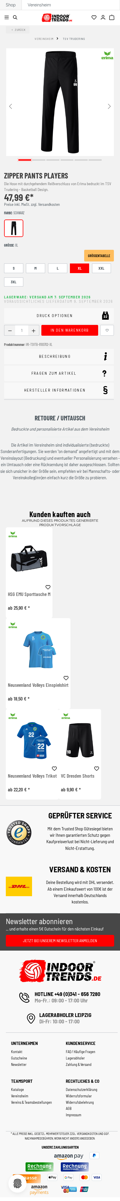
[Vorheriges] (10, 105)
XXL (101, 268)
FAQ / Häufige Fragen (80, 1052)
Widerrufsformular (79, 1096)
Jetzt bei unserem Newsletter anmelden (60, 940)
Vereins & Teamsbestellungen (31, 1102)
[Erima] (107, 55)
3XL (13, 282)
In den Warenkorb (70, 330)
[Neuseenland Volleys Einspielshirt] (38, 649)
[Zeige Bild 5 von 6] (81, 160)
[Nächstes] (109, 105)
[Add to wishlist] (48, 586)
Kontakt (16, 1052)
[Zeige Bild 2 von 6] (38, 160)
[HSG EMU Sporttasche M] (29, 559)
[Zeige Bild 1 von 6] (24, 160)
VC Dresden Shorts (77, 776)
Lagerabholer (75, 1058)
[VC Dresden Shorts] (80, 740)
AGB (69, 1108)
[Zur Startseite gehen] (57, 16)
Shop (11, 5)
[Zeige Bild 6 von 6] (95, 160)
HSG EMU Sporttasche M (29, 594)
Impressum (73, 1115)
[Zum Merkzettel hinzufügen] (107, 330)
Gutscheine (19, 1058)
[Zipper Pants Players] (60, 102)
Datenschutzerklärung (81, 1089)
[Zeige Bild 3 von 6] (52, 160)
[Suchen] (16, 17)
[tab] (59, 356)
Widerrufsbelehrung (80, 1102)
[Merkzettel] (94, 17)
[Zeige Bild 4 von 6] (67, 160)
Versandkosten (87, 1133)
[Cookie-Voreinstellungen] (17, 1183)
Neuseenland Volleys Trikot (32, 776)
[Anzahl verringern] (9, 330)
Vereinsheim (39, 5)
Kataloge (17, 1089)
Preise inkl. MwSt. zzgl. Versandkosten (32, 204)
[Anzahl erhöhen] (33, 330)
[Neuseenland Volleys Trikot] (32, 740)
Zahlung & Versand (78, 1064)
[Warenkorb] (112, 17)
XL (80, 268)
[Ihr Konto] (103, 17)
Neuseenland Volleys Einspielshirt (38, 685)
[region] (60, 105)
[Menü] (7, 17)
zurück (20, 29)
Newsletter (19, 1064)
